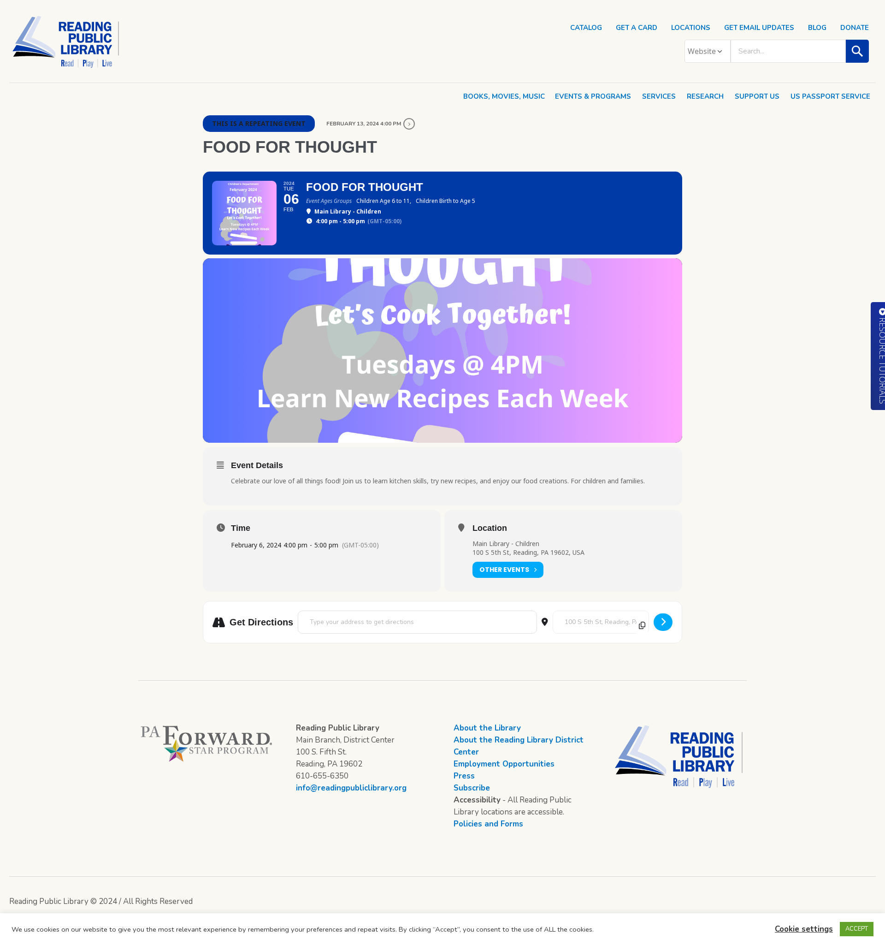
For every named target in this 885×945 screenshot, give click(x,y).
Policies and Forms (488, 824)
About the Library (487, 728)
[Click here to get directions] (663, 622)
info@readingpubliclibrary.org (351, 788)
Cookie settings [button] (804, 929)
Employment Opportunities (504, 764)
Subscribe (472, 788)
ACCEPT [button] (856, 929)
